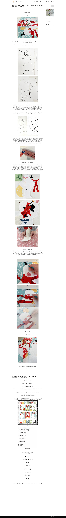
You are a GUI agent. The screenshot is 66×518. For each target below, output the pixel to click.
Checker (27, 462)
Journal (40, 1)
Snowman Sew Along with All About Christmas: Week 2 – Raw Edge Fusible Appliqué (27, 6)
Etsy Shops (27, 478)
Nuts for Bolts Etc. (30, 452)
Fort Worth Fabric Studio (27, 468)
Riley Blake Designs (23, 483)
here (33, 254)
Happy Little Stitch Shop (27, 472)
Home (34, 1)
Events (46, 1)
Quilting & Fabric (24, 377)
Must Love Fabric (27, 456)
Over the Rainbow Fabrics (27, 469)
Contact (49, 1)
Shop (42, 1)
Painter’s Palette (28, 386)
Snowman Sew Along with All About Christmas (24, 376)
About (37, 1)
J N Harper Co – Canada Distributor (28, 459)
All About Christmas (28, 383)
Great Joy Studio (15, 377)
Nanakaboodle (27, 475)
